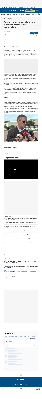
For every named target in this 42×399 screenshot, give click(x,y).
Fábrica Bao (33, 7)
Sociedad (28, 14)
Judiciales (15, 14)
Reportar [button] (14, 147)
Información (10, 18)
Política (3, 14)
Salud (33, 14)
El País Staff (8, 382)
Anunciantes (33, 382)
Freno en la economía (12, 7)
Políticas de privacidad (19, 382)
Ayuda (13, 382)
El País (5, 18)
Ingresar (38, 10)
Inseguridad (7, 153)
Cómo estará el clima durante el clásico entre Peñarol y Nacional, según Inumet (20, 281)
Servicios (9, 14)
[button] (18, 36)
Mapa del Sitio (27, 382)
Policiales (21, 14)
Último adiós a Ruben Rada (23, 7)
